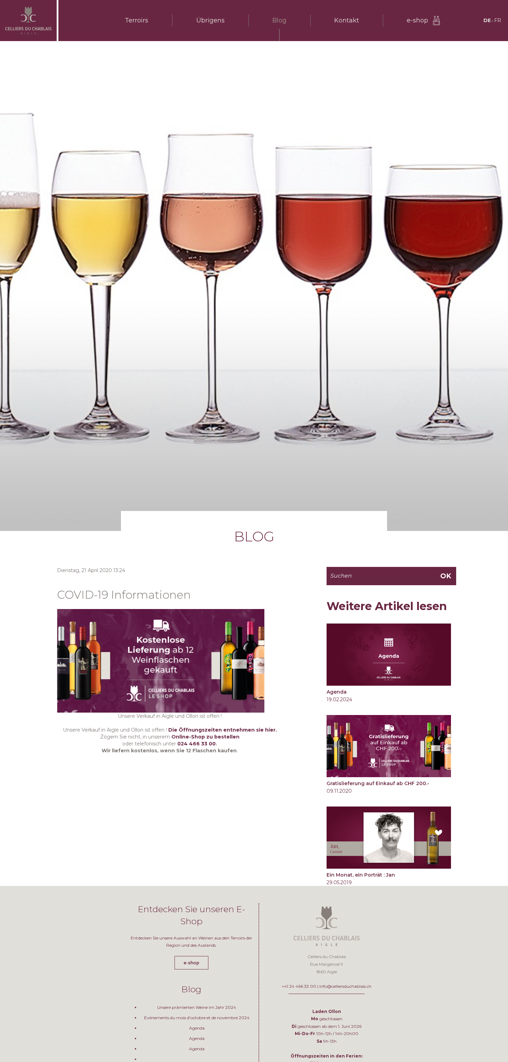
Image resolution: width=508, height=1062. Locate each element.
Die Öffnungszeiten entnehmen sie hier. (222, 730)
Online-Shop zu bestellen (205, 737)
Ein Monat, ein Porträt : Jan (361, 875)
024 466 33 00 (196, 744)
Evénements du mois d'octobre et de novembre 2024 (197, 1017)
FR (497, 20)
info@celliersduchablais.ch (345, 986)
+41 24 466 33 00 (299, 986)
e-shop (417, 20)
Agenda (337, 692)
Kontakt (346, 20)
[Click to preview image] (160, 660)
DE (487, 20)
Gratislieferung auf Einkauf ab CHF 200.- (378, 783)
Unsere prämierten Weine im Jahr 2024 (196, 1007)
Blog (279, 20)
